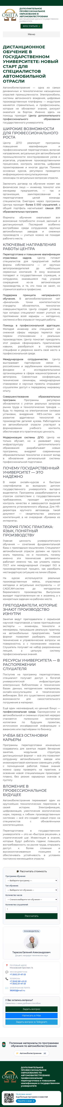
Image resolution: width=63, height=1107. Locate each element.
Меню (31, 34)
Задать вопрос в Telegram (31, 1022)
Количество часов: (13, 895)
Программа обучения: (15, 876)
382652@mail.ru (17, 990)
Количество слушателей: (16, 905)
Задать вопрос (31, 1009)
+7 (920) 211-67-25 (18, 974)
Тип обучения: (11, 886)
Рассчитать (31, 916)
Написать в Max (31, 1015)
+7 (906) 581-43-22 (18, 981)
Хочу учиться (31, 26)
